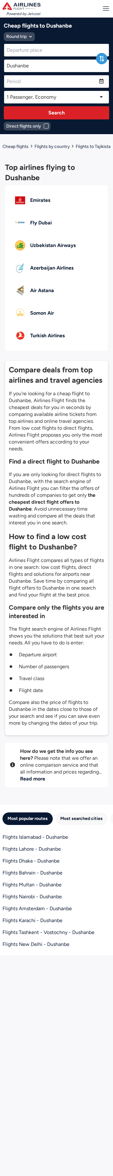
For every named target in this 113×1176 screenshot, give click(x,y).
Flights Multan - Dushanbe (32, 885)
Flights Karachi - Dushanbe (32, 920)
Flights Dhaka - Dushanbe (31, 861)
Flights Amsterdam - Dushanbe (37, 908)
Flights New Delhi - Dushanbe (36, 944)
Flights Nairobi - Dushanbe (32, 897)
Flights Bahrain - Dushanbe (32, 873)
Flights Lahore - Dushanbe (32, 849)
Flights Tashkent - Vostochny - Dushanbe (48, 932)
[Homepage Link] (21, 6)
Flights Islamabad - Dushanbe (35, 837)
